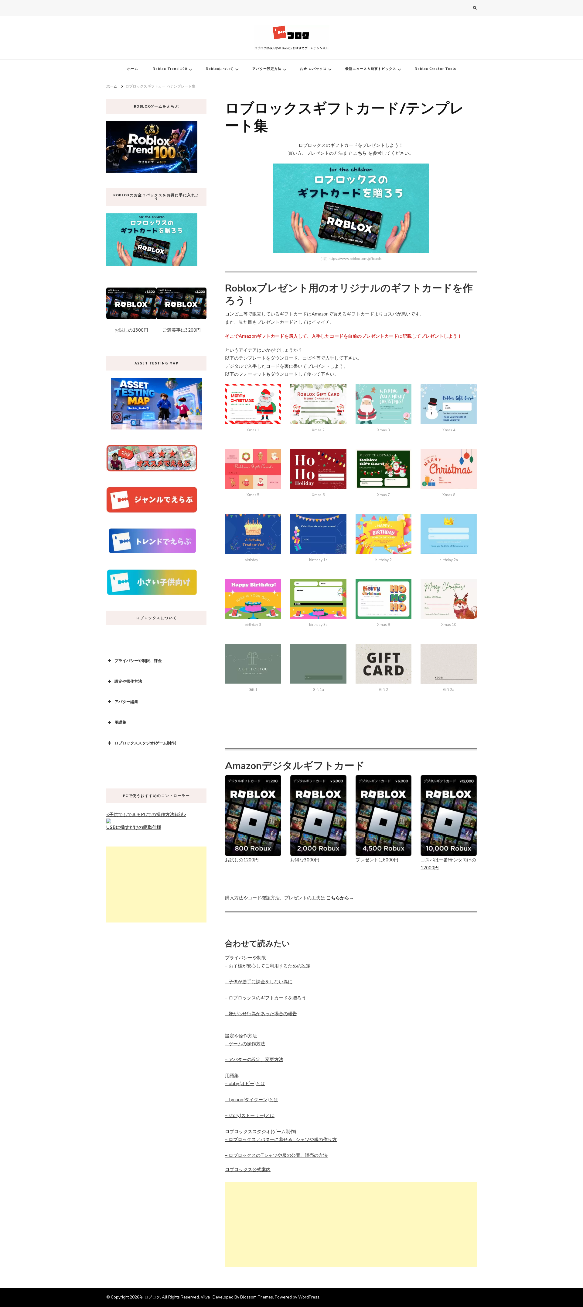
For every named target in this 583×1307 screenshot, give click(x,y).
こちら (360, 153)
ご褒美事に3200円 (181, 330)
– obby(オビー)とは (245, 1084)
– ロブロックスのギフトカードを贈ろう (265, 998)
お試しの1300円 (131, 330)
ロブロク (152, 1297)
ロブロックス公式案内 (248, 1170)
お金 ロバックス (313, 69)
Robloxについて (220, 69)
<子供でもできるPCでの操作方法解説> (146, 815)
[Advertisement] (351, 1224)
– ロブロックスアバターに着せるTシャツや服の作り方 (281, 1139)
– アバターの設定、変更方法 (254, 1060)
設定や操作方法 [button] (128, 681)
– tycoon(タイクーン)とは (251, 1100)
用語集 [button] (120, 722)
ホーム (132, 69)
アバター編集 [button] (126, 702)
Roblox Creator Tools (435, 69)
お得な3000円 (304, 860)
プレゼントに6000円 (377, 860)
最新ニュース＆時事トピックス (370, 69)
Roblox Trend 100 (170, 69)
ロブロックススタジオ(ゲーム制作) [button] (145, 743)
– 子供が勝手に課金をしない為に (258, 982)
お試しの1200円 (242, 860)
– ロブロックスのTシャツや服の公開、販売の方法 (276, 1155)
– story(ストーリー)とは (249, 1115)
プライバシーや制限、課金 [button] (138, 661)
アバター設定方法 (266, 69)
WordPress (308, 1297)
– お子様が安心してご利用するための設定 (268, 966)
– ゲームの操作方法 (245, 1044)
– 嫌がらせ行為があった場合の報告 (261, 1014)
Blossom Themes (256, 1297)
